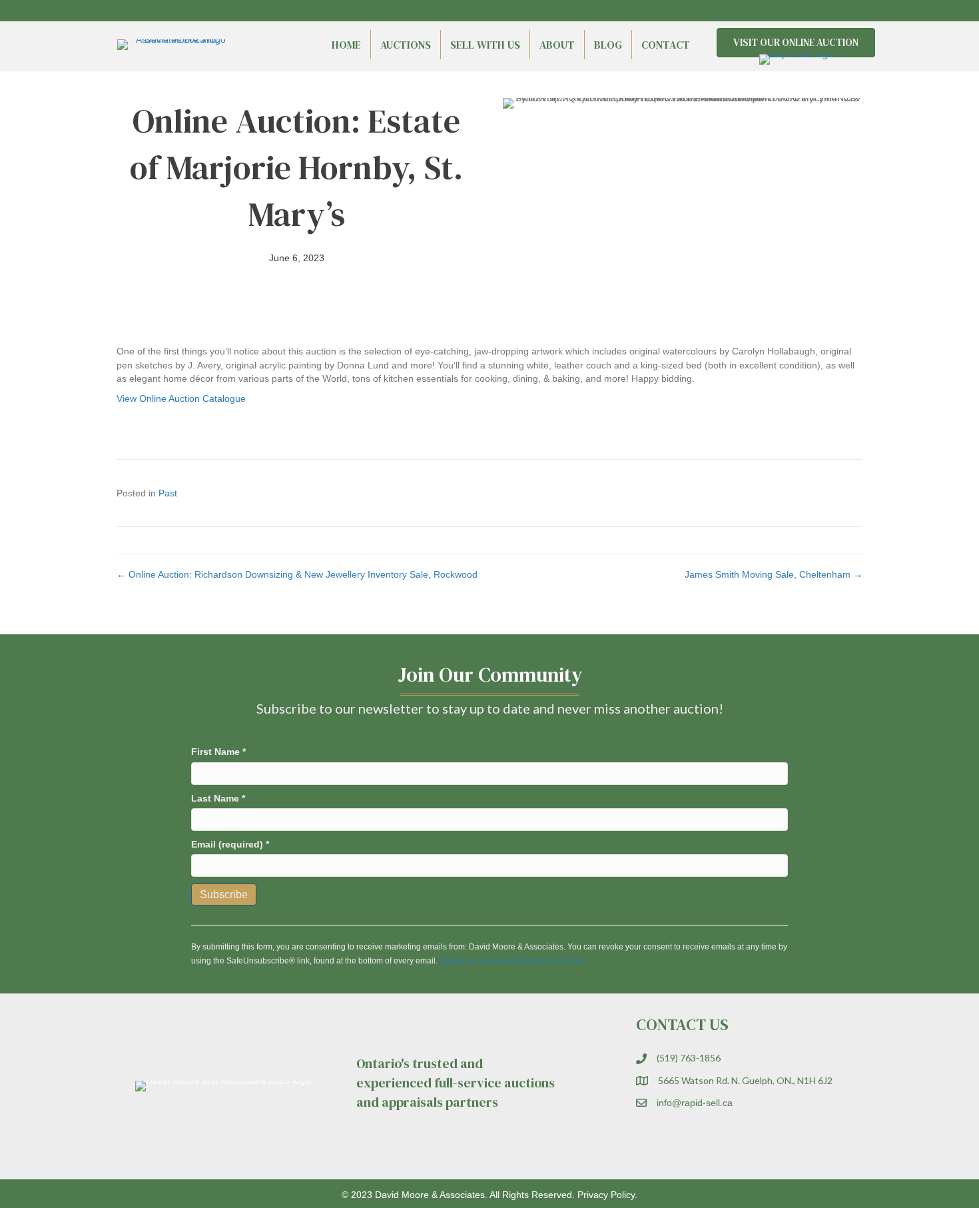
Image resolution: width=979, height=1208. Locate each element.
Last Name (218, 798)
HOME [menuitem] (346, 44)
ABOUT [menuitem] (557, 44)
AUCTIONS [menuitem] (405, 44)
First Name (218, 751)
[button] (829, 10)
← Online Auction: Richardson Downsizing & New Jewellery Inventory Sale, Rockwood (297, 574)
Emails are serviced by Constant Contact (513, 960)
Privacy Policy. (607, 1194)
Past (168, 493)
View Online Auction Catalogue (181, 398)
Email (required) (230, 844)
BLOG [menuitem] (608, 44)
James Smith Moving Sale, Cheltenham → (773, 574)
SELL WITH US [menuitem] (485, 44)
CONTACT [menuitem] (665, 44)
